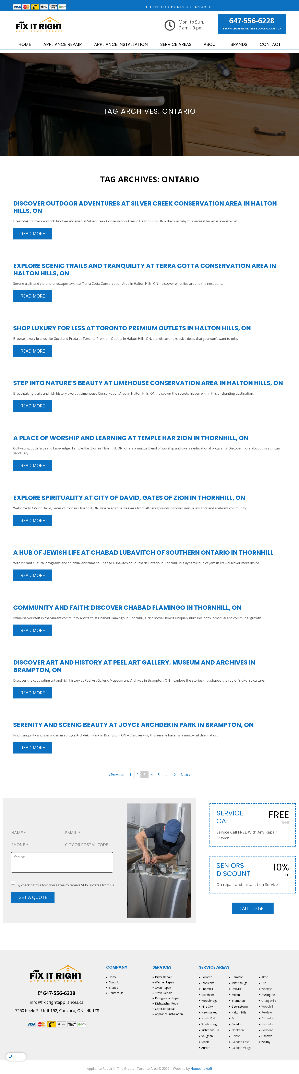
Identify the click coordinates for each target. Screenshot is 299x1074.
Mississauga (239, 983)
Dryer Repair (163, 977)
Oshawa (266, 1036)
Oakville (236, 989)
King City (207, 1006)
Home (24, 44)
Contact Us (116, 993)
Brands (238, 44)
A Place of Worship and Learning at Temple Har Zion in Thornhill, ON (130, 438)
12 (174, 774)
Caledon (236, 1024)
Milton (235, 995)
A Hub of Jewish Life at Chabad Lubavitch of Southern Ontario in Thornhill (143, 552)
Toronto (206, 977)
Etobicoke (207, 983)
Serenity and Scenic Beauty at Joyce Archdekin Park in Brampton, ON (133, 724)
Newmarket (209, 1012)
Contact (270, 44)
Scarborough (209, 1024)
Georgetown (239, 1006)
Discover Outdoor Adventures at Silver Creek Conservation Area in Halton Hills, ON (145, 207)
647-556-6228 (251, 20)
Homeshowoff (201, 1068)
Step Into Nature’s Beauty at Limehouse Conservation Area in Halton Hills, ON (148, 383)
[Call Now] (10, 1056)
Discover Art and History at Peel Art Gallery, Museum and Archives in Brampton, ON (134, 666)
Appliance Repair (62, 44)
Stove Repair (163, 993)
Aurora (205, 1048)
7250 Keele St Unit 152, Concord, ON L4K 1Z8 (56, 1010)
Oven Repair (163, 988)
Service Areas (175, 44)
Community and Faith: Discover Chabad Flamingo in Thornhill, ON (127, 607)
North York (208, 1018)
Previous (117, 774)
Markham (207, 995)
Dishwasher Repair (167, 1003)
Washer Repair (164, 982)
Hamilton (237, 977)
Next (185, 774)
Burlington (268, 995)
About (211, 44)
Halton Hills (238, 1012)
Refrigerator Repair (167, 998)
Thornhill (207, 989)
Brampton (238, 1001)
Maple (205, 1042)
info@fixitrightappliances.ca (56, 1002)
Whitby (265, 1042)
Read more (33, 233)
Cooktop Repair (165, 1009)
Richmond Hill (210, 1030)
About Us (115, 982)
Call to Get (252, 908)
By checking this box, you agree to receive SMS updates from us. (65, 885)
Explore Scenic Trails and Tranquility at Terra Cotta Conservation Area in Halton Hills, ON (144, 269)
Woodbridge (209, 1001)
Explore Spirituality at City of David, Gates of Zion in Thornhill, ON (129, 497)
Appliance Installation (121, 44)
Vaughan (207, 1036)
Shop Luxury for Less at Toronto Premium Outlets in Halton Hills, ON (132, 328)
